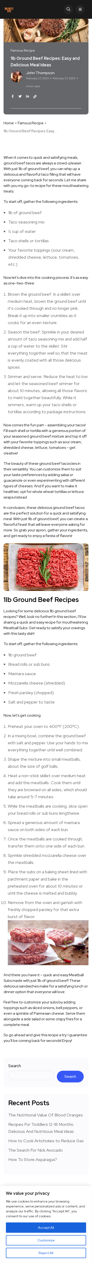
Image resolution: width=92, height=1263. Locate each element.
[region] (46, 1224)
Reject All (46, 1253)
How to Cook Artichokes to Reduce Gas (46, 1140)
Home (9, 123)
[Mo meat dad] (9, 9)
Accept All (46, 1227)
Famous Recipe (31, 123)
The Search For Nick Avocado (35, 1150)
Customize (46, 1240)
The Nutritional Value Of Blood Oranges (45, 1115)
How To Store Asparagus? (32, 1159)
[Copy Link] (35, 96)
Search (14, 1065)
